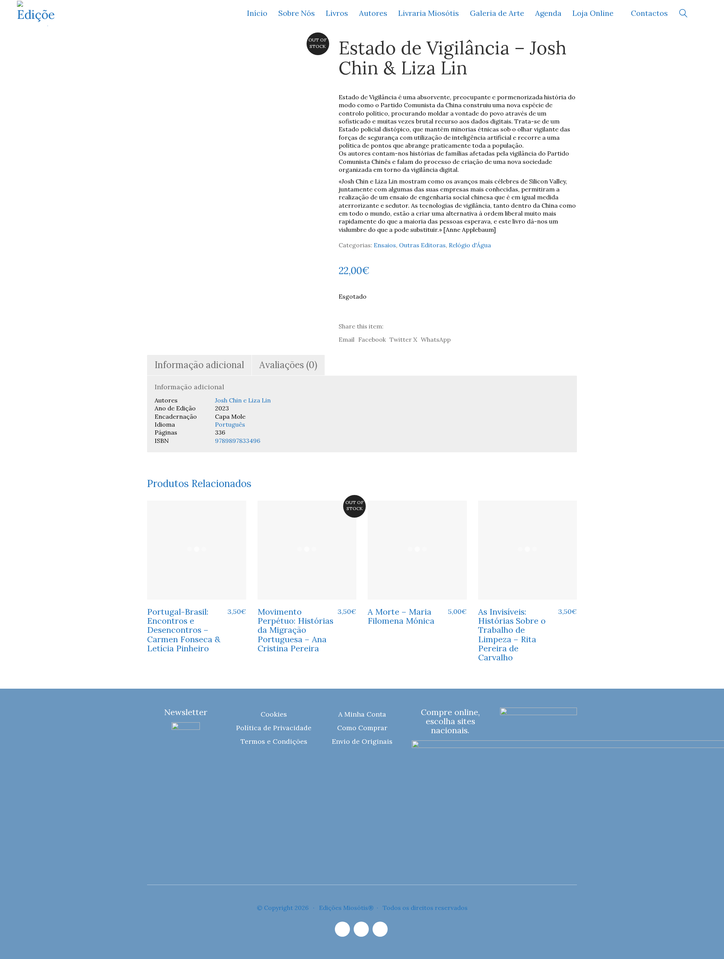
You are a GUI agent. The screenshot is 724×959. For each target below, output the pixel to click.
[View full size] (158, 50)
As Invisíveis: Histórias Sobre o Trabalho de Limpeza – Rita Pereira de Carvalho (512, 634)
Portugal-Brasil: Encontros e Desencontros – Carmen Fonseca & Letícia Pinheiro (183, 630)
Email (346, 339)
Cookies (274, 714)
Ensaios (385, 245)
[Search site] (683, 14)
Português (230, 424)
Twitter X (403, 339)
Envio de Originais (362, 741)
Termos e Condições (274, 741)
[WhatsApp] (380, 929)
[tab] (199, 365)
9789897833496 (237, 440)
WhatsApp (436, 339)
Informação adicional (199, 365)
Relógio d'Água (470, 245)
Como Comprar (362, 727)
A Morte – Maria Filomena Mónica (401, 616)
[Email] (361, 929)
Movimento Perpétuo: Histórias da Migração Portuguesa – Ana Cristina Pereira (295, 630)
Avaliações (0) (288, 365)
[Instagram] (342, 929)
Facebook (372, 339)
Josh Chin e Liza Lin (243, 400)
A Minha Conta (362, 714)
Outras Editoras (422, 245)
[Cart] (703, 13)
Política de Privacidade (273, 727)
